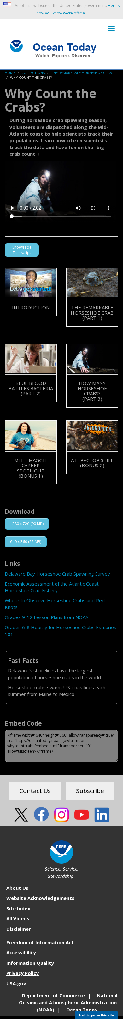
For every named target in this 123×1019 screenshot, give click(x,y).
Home (10, 72)
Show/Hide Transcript (22, 250)
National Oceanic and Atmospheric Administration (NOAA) (68, 1002)
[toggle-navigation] (111, 28)
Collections (33, 72)
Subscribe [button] (90, 791)
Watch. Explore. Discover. (63, 55)
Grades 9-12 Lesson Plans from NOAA (46, 617)
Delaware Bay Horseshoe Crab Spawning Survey (57, 573)
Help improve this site (96, 1015)
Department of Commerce (53, 995)
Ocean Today (65, 46)
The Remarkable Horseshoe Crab (81, 72)
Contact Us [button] (35, 791)
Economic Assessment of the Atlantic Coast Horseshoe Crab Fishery (52, 587)
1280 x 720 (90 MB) (27, 523)
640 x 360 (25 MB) (25, 541)
